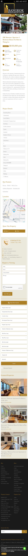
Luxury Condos (4, 481)
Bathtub (9, 185)
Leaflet (24, 221)
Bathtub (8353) (4, 497)
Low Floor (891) (4, 508)
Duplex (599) (3, 501)
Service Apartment (17, 472)
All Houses (3, 470)
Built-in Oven (14, 185)
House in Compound (5, 473)
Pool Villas (3, 479)
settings (12, 551)
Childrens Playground (7, 188)
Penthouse (3, 468)
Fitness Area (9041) (5, 503)
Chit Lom (16, 499)
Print (17, 231)
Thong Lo (16, 512)
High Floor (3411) (4, 505)
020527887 (9, 253)
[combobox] (14, 307)
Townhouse (3, 475)
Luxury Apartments (18, 487)
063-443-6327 (21, 1)
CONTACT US (16, 240)
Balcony (4, 185)
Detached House (4, 472)
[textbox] (14, 312)
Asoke (15, 497)
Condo (2, 466)
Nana (15, 505)
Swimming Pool (16, 188)
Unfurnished (5, 191)
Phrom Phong (16, 508)
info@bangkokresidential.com (12, 255)
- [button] (4, 203)
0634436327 (9, 249)
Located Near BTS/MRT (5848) (7, 507)
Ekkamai (15, 503)
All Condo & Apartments (19, 466)
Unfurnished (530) (4, 518)
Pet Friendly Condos (5, 483)
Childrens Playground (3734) (6, 499)
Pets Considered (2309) (5, 510)
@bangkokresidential (12, 251)
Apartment (16, 470)
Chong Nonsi (16, 501)
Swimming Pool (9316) (5, 516)
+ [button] (4, 201)
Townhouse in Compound (6, 477)
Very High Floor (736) (5, 520)
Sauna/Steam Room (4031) (6, 514)
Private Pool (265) (4, 512)
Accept (4, 553)
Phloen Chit (16, 507)
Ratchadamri (16, 510)
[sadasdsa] (14, 211)
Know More (8, 402)
